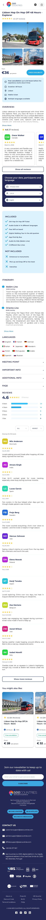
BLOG (23, 899)
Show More (8, 331)
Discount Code (9, 899)
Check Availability (35, 72)
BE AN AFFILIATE (31, 811)
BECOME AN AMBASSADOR (23, 817)
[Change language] (35, 4)
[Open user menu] (41, 5)
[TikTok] (25, 912)
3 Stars (4, 411)
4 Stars (4, 407)
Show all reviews (23, 169)
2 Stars (4, 415)
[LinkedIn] (30, 913)
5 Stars (4, 404)
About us (9, 896)
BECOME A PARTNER (15, 811)
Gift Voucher (37, 896)
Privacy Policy (37, 899)
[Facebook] (16, 912)
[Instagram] (21, 913)
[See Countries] (14, 5)
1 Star (4, 418)
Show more (6, 125)
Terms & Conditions (8, 902)
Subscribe (23, 784)
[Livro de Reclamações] (11, 886)
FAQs (23, 902)
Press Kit (23, 896)
